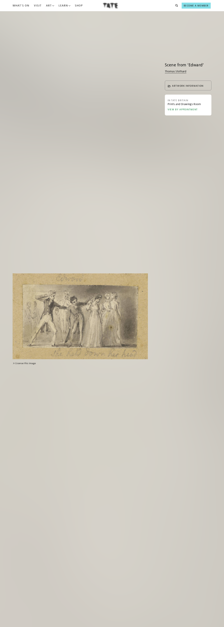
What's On (21, 5)
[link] (24, 363)
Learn (63, 5)
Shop (79, 5)
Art (49, 5)
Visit (38, 5)
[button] (175, 5)
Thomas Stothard (175, 71)
